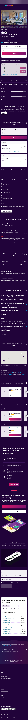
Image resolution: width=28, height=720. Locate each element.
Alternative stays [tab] (14, 605)
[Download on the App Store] (11, 709)
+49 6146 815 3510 (5, 40)
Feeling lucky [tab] (6, 608)
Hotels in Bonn (5, 633)
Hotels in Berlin (5, 615)
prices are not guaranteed (6, 645)
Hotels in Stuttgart (6, 624)
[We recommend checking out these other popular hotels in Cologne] (26, 383)
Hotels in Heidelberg (6, 629)
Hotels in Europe (12, 659)
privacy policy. (23, 588)
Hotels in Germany (20, 659)
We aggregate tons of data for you (10, 651)
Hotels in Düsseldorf (6, 622)
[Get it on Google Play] (4, 709)
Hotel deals (5, 659)
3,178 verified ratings (12, 42)
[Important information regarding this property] (26, 255)
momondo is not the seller (8, 649)
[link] (15, 419)
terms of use (17, 588)
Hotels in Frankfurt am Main (8, 618)
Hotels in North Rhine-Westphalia (9, 660)
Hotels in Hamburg (6, 620)
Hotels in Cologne (20, 660)
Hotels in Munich (5, 616)
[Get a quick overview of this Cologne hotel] (26, 84)
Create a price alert (19, 477)
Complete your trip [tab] (15, 608)
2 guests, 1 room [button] (6, 50)
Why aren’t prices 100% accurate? (10, 654)
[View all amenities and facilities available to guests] (26, 180)
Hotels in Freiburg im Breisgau (8, 627)
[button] (2, 5)
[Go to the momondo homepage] (8, 5)
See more (24, 409)
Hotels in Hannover (6, 631)
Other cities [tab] (5, 605)
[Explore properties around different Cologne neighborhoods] (26, 405)
